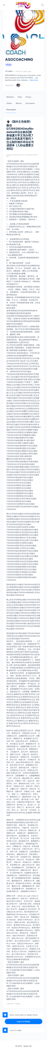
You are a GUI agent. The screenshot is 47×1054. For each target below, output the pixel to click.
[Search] (42, 5)
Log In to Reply (23, 1021)
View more (33, 80)
